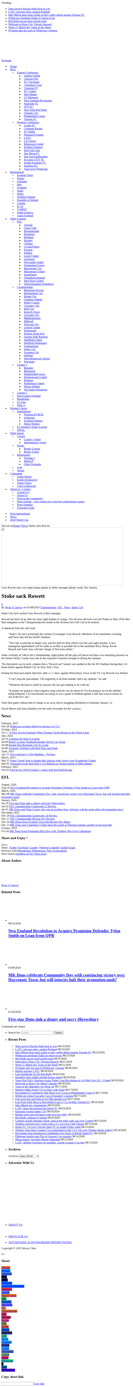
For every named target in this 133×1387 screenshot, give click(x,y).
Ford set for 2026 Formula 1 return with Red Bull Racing (41, 769)
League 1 (22, 364)
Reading (28, 380)
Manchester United (34, 271)
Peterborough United (35, 377)
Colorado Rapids (33, 128)
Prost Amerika (25, 504)
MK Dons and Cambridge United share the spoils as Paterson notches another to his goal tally (61, 825)
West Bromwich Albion (37, 358)
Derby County (32, 302)
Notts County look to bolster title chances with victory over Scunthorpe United (53, 760)
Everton (28, 249)
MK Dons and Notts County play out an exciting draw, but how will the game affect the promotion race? (66, 809)
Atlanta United (32, 75)
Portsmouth (30, 330)
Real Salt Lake (32, 150)
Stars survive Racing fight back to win (29, 8)
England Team (25, 175)
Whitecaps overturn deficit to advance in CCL (35, 726)
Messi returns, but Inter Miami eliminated (37, 1139)
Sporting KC (31, 165)
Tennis (20, 470)
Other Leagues (18, 218)
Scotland (21, 187)
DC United (30, 91)
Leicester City (31, 315)
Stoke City (30, 349)
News (13, 516)
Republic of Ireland (27, 200)
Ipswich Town (32, 311)
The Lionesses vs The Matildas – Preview (32, 754)
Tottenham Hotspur (34, 277)
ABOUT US (15, 1224)
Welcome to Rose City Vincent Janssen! (30, 24)
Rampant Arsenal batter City (30, 1111)
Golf (19, 467)
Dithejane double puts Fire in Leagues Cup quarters (43, 1136)
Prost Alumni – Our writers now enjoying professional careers (51, 501)
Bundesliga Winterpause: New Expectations (43, 850)
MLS (13, 69)
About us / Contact (20, 489)
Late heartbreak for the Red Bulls (33, 1074)
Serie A (21, 405)
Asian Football (25, 215)
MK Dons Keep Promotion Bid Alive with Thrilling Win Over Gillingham (50, 831)
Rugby (20, 445)
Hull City (29, 308)
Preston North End (34, 333)
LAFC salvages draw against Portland (29, 11)
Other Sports (17, 433)
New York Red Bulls (35, 109)
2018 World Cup (19, 519)
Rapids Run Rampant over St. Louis (28, 745)
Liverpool (29, 259)
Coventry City (31, 305)
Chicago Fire (31, 78)
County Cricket (32, 439)
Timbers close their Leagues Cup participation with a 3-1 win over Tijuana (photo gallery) (64, 1130)
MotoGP (28, 461)
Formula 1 (29, 458)
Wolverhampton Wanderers (39, 284)
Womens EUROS (33, 414)
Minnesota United (33, 144)
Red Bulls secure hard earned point (27, 21)
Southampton (31, 346)
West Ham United (33, 280)
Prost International (20, 513)
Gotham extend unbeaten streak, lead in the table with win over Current (54, 1120)
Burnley (28, 240)
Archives (13, 1156)
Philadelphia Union (34, 116)
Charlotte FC (31, 88)
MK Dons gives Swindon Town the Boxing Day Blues (40, 821)
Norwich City (31, 324)
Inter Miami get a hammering (31, 1105)
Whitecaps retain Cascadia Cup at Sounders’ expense (44, 1095)
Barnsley (29, 367)
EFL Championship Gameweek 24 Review (33, 815)
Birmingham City (33, 293)
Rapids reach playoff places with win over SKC (41, 1114)
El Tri (20, 206)
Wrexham (29, 361)
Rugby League (32, 448)
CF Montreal (31, 97)
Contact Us (23, 492)
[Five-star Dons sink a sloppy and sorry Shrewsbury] (26, 1008)
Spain (20, 190)
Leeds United (31, 256)
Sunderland (30, 274)
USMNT (22, 209)
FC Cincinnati (31, 81)
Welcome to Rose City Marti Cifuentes (36, 1083)
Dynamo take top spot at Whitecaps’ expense (32, 30)
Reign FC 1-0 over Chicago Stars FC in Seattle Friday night (48, 1127)
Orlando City (31, 113)
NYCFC (28, 106)
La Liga (21, 402)
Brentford (29, 234)
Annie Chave (24, 482)
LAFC (27, 137)
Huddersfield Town (34, 374)
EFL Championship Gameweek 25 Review (32, 806)
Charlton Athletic (33, 299)
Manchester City (33, 268)
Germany (22, 181)
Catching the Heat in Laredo (24, 738)
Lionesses (29, 417)
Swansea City (31, 352)
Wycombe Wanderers (35, 389)
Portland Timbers (33, 147)
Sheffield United (33, 339)
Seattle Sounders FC (35, 162)
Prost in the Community (30, 498)
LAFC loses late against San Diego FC (36, 1108)
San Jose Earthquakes (36, 156)
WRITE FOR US (18, 1236)
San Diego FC (32, 153)
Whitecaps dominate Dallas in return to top (31, 18)
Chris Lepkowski (26, 486)
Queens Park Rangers (36, 336)
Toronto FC (30, 119)
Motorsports (23, 454)
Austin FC (29, 125)
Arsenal (28, 224)
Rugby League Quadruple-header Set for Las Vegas (37, 741)
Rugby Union (31, 451)
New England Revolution (38, 100)
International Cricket (35, 442)
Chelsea (28, 243)
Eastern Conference (27, 72)
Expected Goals (25, 507)
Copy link (38, 1383)
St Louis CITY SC (34, 159)
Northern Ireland (26, 196)
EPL (19, 221)
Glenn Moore (24, 476)
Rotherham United (34, 383)
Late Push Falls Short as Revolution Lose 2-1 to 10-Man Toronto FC (52, 1102)
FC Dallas (29, 131)
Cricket (21, 436)
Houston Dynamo (33, 134)
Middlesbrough (32, 318)
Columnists (16, 473)
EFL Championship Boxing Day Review (32, 818)
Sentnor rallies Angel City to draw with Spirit (40, 1089)
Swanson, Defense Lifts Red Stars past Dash (33, 748)
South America (25, 212)
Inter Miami (30, 94)
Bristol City (30, 296)
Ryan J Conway (14, 607)
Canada (21, 203)
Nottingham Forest (34, 265)
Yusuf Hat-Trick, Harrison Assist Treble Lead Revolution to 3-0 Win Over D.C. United (62, 1080)
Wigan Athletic (32, 386)
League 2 (22, 392)
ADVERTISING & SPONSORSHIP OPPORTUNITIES (40, 1242)
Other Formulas (32, 464)
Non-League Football (29, 395)
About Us (22, 495)
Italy (19, 184)
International (17, 172)
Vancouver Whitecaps (36, 169)
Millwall (28, 321)
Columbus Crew (33, 85)
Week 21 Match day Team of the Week (29, 27)
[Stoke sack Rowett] (62, 584)
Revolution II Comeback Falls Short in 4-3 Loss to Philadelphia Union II (55, 1092)
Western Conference (28, 122)
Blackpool (29, 371)
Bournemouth (31, 231)
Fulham (28, 252)
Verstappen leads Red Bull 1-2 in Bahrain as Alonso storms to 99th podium (51, 763)
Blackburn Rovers (34, 290)
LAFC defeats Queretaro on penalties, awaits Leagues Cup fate (49, 1142)
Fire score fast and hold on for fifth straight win (41, 1099)
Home (13, 66)
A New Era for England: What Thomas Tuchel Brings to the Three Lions (49, 732)
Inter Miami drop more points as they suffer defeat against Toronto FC (46, 14)
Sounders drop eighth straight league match (38, 1077)
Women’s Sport (18, 408)
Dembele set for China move (31, 853)
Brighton (29, 237)
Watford (28, 355)
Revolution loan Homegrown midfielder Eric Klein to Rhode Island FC (54, 1133)
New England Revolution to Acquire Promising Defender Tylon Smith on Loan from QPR (59, 787)
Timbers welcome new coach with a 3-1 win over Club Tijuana (49, 1123)
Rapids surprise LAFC (27, 1071)
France (20, 178)
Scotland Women (33, 420)
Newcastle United (33, 262)
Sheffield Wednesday (35, 343)
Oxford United (32, 327)
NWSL (21, 430)
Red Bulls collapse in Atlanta (31, 1117)
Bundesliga (23, 399)
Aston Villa (30, 228)
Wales (20, 193)
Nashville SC (31, 103)
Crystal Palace (31, 246)
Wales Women (32, 423)
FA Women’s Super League (32, 426)
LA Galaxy (30, 141)
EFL (60, 607)
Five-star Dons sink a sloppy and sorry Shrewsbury (37, 803)
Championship (25, 287)
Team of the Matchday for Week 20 (34, 1086)
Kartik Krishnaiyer (27, 479)
